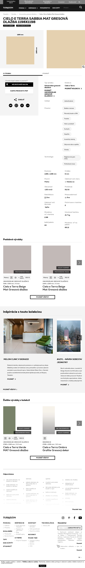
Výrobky (13, 14)
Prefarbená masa (69, 164)
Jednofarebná (68, 101)
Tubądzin (6, 14)
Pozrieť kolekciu (72, 88)
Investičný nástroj (69, 139)
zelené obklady (11, 499)
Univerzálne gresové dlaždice (28, 14)
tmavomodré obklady (13, 503)
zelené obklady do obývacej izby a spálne (32, 484)
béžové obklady (51, 492)
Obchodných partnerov (28, 2)
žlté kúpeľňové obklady (31, 489)
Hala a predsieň (69, 123)
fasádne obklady (71, 505)
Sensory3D (46, 525)
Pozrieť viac (77, 509)
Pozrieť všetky (42, 297)
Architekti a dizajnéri (47, 2)
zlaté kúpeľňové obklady (11, 490)
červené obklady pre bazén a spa (53, 488)
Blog (17, 532)
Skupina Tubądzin (21, 540)
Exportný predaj (34, 531)
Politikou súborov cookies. (30, 561)
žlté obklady (69, 501)
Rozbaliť (79, 543)
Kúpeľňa (66, 134)
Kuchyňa (66, 129)
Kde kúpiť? (56, 8)
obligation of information (69, 484)
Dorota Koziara (9, 536)
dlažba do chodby (71, 480)
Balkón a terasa (69, 108)
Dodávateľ (72, 2)
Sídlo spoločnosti (35, 529)
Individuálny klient (11, 2)
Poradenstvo (45, 8)
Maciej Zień (8, 534)
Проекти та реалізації (19, 529)
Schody (66, 149)
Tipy (5, 539)
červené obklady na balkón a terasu (13, 480)
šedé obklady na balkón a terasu (71, 494)
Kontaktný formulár (33, 526)
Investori (61, 2)
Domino (32, 544)
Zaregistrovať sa (74, 528)
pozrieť (10, 379)
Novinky (32, 534)
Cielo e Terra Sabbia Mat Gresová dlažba (51, 14)
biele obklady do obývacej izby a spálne (31, 501)
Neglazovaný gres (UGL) (69, 157)
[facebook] (22, 105)
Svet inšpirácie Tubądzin (20, 526)
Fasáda (66, 118)
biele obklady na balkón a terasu (12, 485)
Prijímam (42, 565)
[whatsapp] (16, 105)
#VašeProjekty (20, 534)
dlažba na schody (52, 495)
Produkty (7, 527)
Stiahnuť (7, 546)
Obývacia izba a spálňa (71, 144)
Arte (31, 546)
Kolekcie (7, 525)
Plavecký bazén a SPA (71, 113)
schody (67, 498)
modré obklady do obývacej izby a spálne (32, 495)
